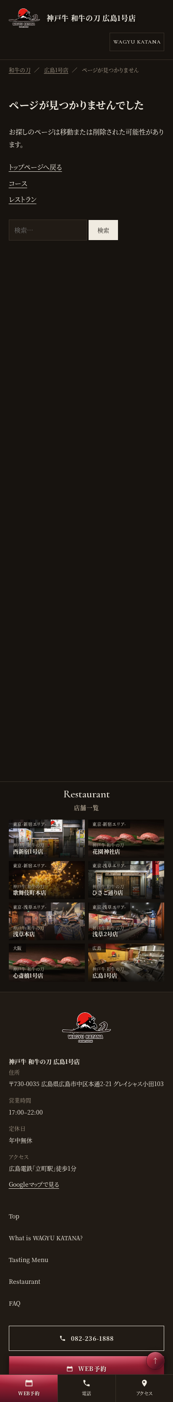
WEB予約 (91, 1368)
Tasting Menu (28, 1259)
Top (14, 1216)
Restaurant (24, 1281)
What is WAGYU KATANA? (46, 1238)
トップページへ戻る (35, 167)
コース (18, 183)
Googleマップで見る (34, 1184)
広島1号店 (56, 70)
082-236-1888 (91, 1338)
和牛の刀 (20, 70)
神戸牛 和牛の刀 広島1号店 (91, 18)
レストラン (23, 199)
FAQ (15, 1303)
